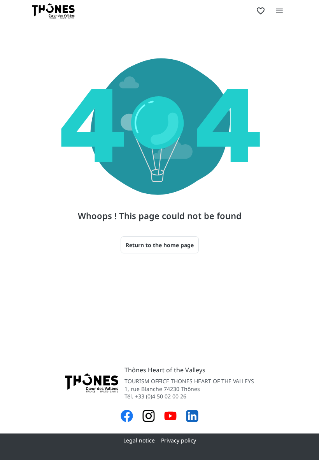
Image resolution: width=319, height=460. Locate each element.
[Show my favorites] (260, 11)
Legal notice (139, 440)
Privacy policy (178, 440)
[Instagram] (148, 417)
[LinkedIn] (192, 417)
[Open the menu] (279, 11)
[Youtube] (170, 417)
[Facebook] (127, 417)
